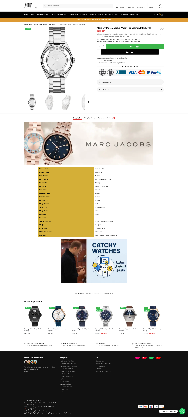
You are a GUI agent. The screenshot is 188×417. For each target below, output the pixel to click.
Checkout (160, 7)
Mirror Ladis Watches (69, 366)
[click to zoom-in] (57, 60)
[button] (159, 15)
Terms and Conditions (103, 363)
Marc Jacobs (49, 24)
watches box (66, 384)
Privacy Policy (100, 366)
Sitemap (99, 368)
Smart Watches (67, 387)
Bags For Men (66, 374)
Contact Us (120, 7)
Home (26, 24)
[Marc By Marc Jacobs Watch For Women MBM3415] (163, 29)
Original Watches (39, 24)
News (151, 7)
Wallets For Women (68, 371)
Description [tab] (77, 118)
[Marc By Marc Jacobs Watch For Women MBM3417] (161, 29)
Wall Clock (65, 381)
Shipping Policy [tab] (89, 118)
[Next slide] (88, 60)
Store (30, 24)
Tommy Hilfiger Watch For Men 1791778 (57, 330)
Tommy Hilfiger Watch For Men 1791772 (128, 330)
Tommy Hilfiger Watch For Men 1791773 (33, 330)
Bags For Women (67, 376)
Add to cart (134, 47)
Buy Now (130, 52)
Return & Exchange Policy (136, 7)
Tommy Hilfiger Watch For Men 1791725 (104, 330)
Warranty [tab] (101, 118)
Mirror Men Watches (69, 363)
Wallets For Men (67, 368)
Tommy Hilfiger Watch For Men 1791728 (81, 330)
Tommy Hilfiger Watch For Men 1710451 (152, 330)
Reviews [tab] (111, 118)
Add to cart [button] (34, 337)
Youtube (65, 389)
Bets (63, 379)
